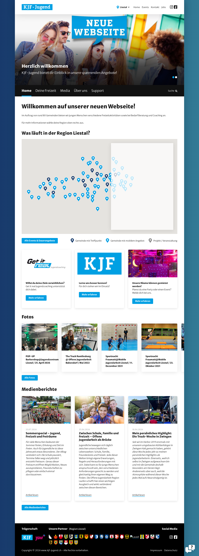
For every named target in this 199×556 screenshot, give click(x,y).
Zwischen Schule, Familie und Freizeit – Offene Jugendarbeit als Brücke (99, 436)
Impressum (156, 550)
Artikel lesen (32, 495)
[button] (123, 7)
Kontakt (155, 7)
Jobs (163, 7)
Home (136, 7)
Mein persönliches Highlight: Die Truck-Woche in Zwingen (152, 435)
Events (145, 7)
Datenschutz (170, 550)
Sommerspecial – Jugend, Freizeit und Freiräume (43, 435)
